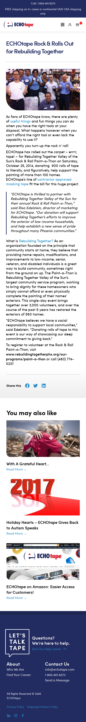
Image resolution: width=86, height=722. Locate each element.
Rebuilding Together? (36, 240)
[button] (62, 24)
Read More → (16, 469)
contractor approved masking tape (38, 181)
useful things (20, 121)
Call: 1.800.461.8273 (43, 3)
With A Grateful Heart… (27, 463)
